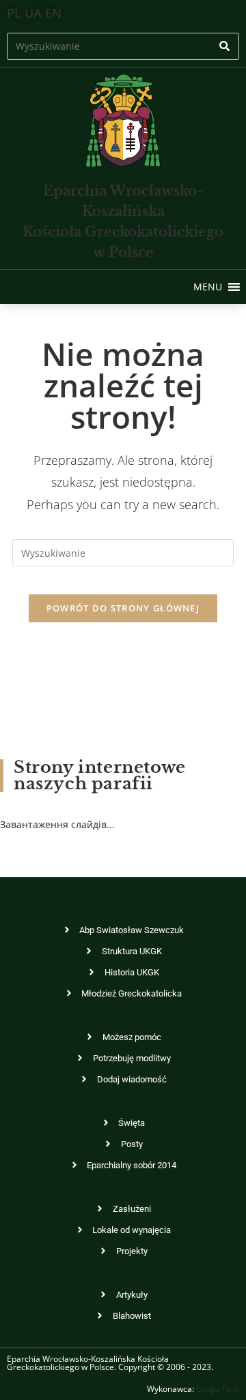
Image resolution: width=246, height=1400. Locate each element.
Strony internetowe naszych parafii (100, 775)
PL (14, 13)
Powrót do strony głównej (123, 608)
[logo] (123, 120)
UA (33, 13)
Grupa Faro (217, 1389)
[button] (207, 287)
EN (53, 13)
